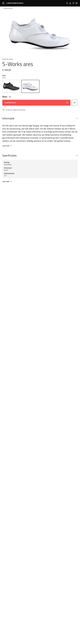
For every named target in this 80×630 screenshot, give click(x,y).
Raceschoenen (8, 8)
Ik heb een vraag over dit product (15, 110)
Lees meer (5, 146)
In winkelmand (10, 102)
